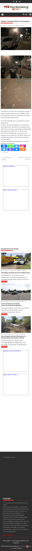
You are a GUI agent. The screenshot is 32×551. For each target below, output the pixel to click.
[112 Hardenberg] (2, 14)
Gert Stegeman (20, 25)
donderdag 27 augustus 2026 (9, 270)
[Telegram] (4, 149)
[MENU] (30, 14)
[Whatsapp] (10, 146)
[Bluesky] (17, 149)
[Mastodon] (10, 149)
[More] (23, 149)
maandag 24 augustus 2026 (9, 334)
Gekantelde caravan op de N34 (24, 158)
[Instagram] (23, 146)
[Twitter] (17, 146)
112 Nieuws (5, 152)
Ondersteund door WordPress (10, 546)
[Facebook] (4, 146)
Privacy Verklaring (8, 535)
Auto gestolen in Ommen (6, 158)
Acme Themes (17, 548)
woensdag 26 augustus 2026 (9, 301)
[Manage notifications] (27, 546)
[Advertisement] (16, 229)
